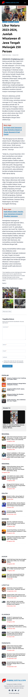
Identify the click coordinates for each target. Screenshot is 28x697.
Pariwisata (10, 21)
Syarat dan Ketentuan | (19, 686)
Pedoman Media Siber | (9, 686)
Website (5, 357)
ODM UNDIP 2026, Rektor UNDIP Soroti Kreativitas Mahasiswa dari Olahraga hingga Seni (15, 477)
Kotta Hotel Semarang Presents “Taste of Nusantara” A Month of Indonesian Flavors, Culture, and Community (16, 438)
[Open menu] (25, 3)
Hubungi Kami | (16, 688)
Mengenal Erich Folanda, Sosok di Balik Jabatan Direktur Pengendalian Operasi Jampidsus (16, 485)
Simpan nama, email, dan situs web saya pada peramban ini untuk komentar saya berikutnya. (14, 361)
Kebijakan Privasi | (9, 688)
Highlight (5, 21)
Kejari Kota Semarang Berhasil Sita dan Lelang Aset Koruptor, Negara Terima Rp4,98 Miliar (15, 576)
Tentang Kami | (9, 684)
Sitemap (21, 688)
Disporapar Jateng (7, 311)
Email (4, 351)
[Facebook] (9, 690)
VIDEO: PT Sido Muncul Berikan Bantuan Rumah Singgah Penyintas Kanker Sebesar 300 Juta (13, 426)
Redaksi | (15, 684)
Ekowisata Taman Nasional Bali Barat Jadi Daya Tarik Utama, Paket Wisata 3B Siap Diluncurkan (16, 655)
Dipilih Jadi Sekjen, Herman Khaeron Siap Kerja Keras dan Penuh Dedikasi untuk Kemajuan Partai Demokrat (16, 504)
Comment (6, 327)
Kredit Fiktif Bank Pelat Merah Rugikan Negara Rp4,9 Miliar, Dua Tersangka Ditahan (16, 561)
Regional (16, 21)
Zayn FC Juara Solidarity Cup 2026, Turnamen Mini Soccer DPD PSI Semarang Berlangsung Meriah (16, 633)
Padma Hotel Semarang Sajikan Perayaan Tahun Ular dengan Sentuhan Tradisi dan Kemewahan (15, 647)
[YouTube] (15, 690)
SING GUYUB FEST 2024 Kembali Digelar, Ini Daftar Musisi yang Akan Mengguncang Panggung (16, 603)
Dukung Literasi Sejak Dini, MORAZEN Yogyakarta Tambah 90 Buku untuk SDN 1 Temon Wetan (16, 538)
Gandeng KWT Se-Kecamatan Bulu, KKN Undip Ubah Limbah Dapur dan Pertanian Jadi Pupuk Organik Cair (15, 446)
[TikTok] (18, 690)
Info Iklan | (19, 684)
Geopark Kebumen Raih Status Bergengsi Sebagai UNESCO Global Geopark (15, 663)
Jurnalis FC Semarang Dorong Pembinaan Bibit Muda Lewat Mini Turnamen (15, 619)
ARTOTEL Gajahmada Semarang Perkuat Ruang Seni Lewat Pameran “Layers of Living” (16, 523)
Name (5, 344)
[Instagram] (12, 690)
